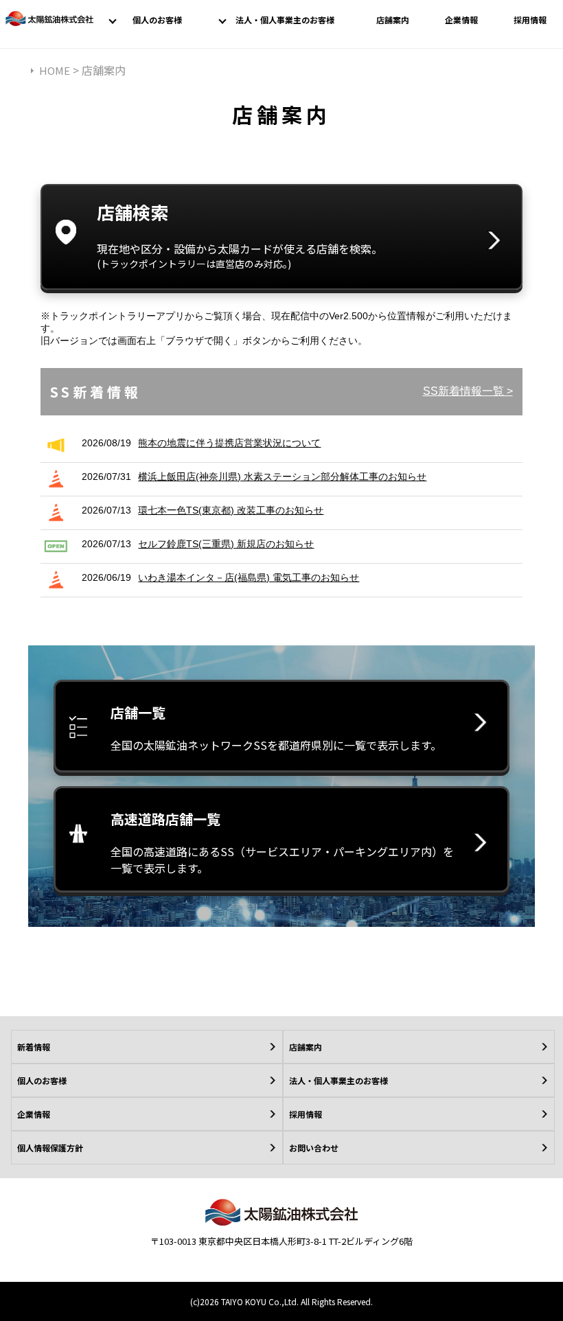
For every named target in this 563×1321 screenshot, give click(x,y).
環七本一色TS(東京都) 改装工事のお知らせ (230, 510)
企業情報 (461, 19)
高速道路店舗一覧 (282, 842)
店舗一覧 (276, 727)
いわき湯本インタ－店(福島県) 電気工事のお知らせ (248, 577)
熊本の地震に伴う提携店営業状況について (229, 442)
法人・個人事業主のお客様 (284, 19)
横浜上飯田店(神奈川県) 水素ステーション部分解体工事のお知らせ (282, 476)
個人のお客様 (157, 19)
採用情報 (530, 19)
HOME (54, 70)
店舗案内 (392, 19)
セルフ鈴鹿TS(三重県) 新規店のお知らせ (226, 543)
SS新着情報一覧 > (468, 391)
